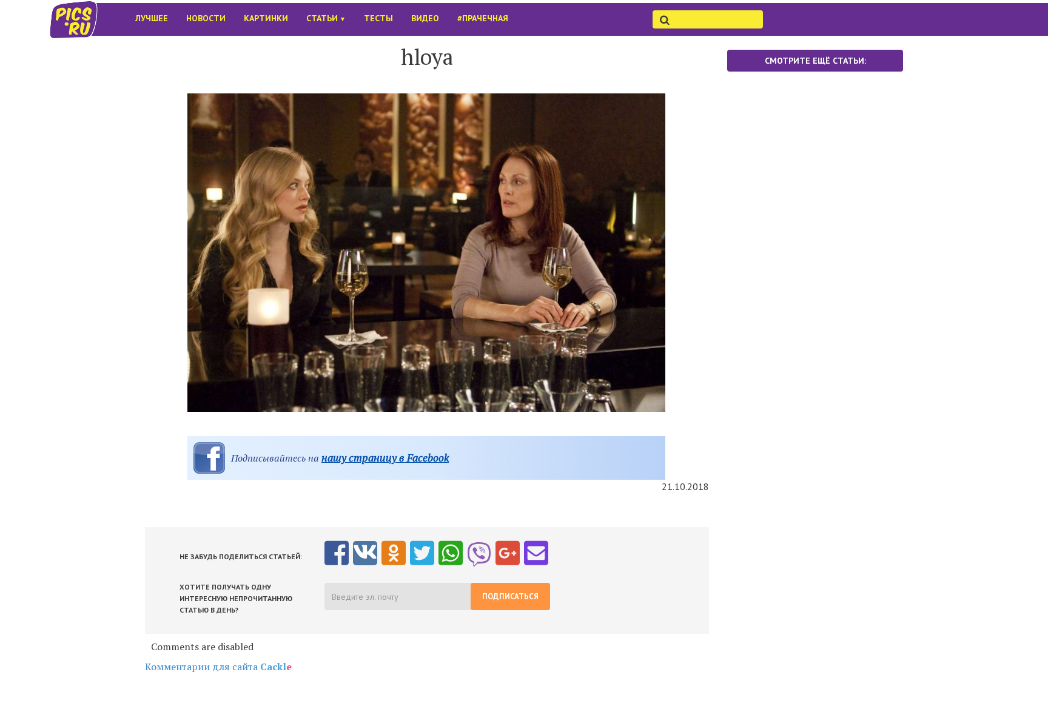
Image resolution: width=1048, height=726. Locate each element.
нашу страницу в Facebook (385, 458)
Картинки (266, 18)
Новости (206, 18)
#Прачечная (482, 18)
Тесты (378, 18)
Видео (425, 18)
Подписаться (510, 596)
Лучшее (151, 18)
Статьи (326, 18)
